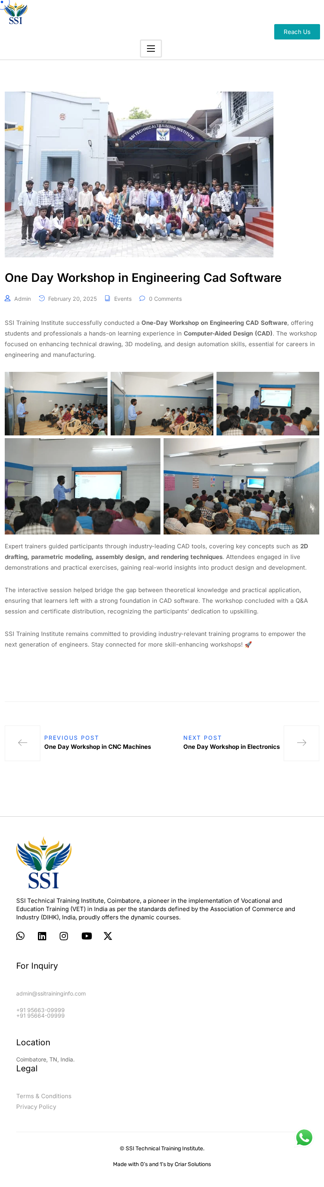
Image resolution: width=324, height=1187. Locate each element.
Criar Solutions (193, 1164)
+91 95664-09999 (40, 1015)
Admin (22, 298)
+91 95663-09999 (40, 1010)
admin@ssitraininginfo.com (51, 993)
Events (123, 298)
